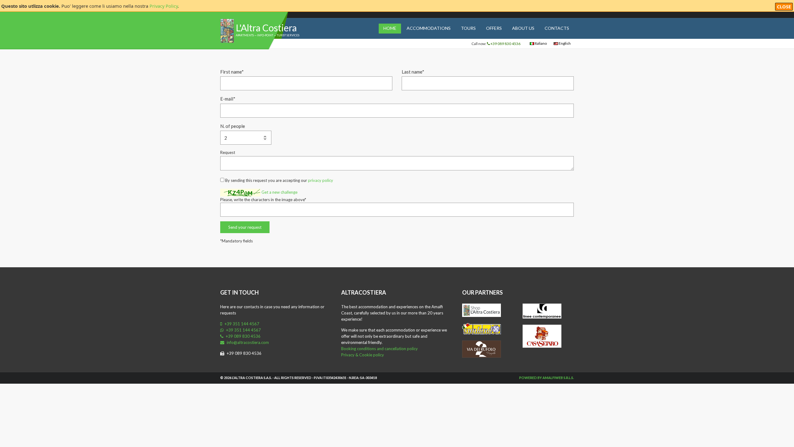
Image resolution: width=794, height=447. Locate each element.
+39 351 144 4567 (241, 323)
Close (784, 6)
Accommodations (429, 28)
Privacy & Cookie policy (362, 354)
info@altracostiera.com (247, 342)
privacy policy (320, 180)
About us (523, 28)
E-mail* (227, 99)
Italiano (540, 43)
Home (389, 28)
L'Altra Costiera (266, 27)
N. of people (232, 126)
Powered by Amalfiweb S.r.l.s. (546, 378)
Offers (494, 28)
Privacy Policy (163, 6)
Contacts (557, 28)
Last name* (413, 71)
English (564, 43)
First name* (232, 71)
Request (227, 152)
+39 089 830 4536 (505, 43)
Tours (468, 28)
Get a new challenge (279, 192)
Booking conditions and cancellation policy (379, 348)
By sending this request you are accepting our (278, 180)
